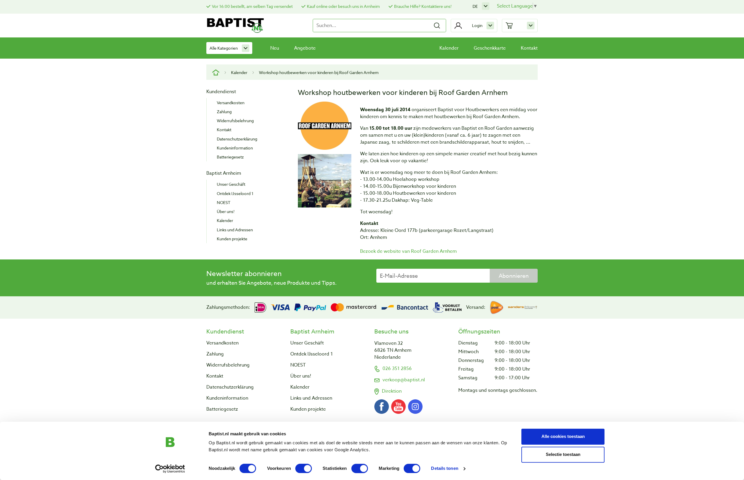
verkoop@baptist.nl (403, 379)
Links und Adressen (235, 229)
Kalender (449, 48)
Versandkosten (230, 102)
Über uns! (226, 211)
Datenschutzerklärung (237, 139)
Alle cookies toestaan (563, 436)
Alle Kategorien (224, 48)
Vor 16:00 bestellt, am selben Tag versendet (252, 6)
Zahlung (224, 111)
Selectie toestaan (563, 454)
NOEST (223, 202)
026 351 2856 (397, 368)
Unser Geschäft (231, 184)
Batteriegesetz (230, 157)
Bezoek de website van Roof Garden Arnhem (408, 251)
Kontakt (529, 48)
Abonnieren (514, 275)
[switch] (303, 468)
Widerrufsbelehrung (235, 120)
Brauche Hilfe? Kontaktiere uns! (423, 6)
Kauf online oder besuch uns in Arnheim (343, 6)
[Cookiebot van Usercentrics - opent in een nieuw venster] (170, 468)
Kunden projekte (232, 238)
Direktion (392, 391)
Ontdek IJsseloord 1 (235, 193)
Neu (274, 48)
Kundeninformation (235, 148)
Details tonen (444, 468)
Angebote (305, 48)
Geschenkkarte (490, 48)
